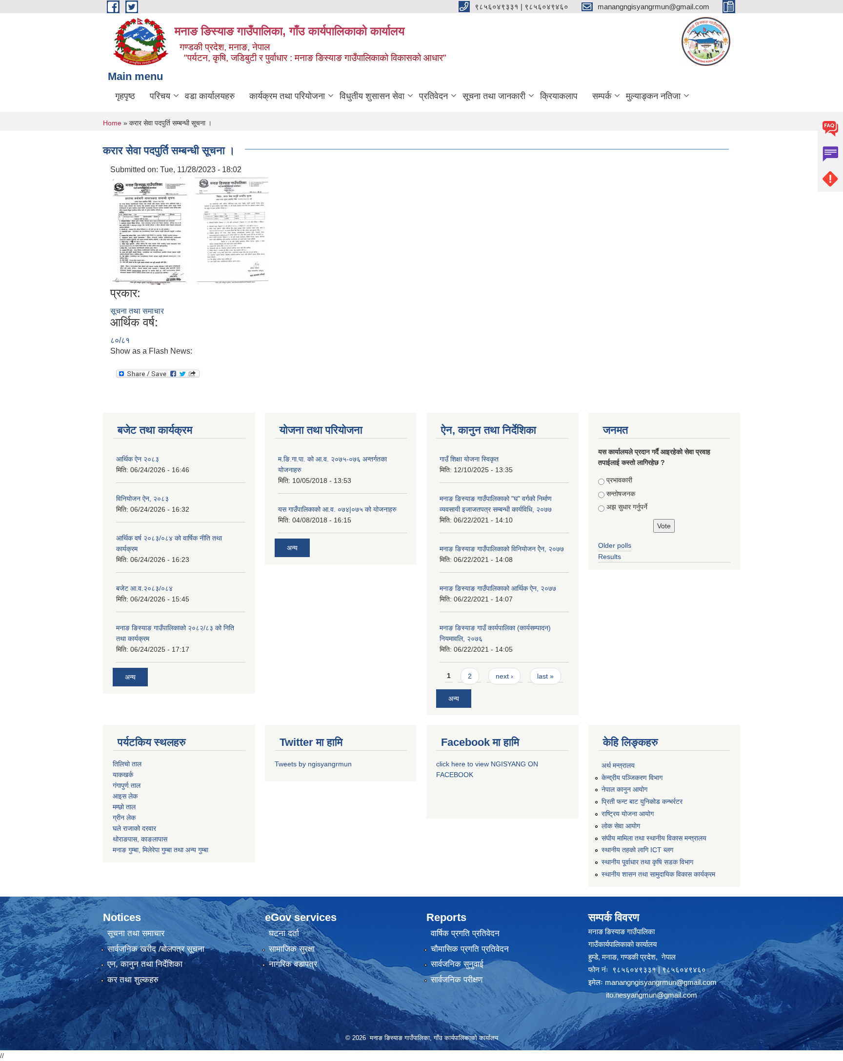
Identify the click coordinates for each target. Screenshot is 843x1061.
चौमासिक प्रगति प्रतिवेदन (470, 949)
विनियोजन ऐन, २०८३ (142, 498)
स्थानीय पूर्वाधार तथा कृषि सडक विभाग (647, 862)
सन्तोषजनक (620, 494)
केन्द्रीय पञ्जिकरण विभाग (632, 777)
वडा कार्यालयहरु (210, 96)
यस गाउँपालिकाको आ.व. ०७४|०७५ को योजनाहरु (337, 509)
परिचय (160, 96)
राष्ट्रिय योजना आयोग (628, 814)
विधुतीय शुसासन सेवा (372, 96)
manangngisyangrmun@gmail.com (661, 982)
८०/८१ (120, 340)
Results (609, 557)
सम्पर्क (601, 96)
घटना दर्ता (284, 933)
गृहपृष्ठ (125, 96)
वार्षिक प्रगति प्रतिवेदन (465, 933)
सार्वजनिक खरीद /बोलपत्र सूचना (155, 949)
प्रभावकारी (619, 480)
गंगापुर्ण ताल (126, 785)
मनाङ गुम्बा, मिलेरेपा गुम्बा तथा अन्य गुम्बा (160, 850)
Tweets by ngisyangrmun (313, 764)
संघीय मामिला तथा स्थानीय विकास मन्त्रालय (654, 838)
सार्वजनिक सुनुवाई (457, 964)
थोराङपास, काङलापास (140, 839)
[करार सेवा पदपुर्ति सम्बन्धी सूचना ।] (150, 230)
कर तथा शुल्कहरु (133, 979)
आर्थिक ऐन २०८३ (137, 459)
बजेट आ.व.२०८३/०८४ (144, 588)
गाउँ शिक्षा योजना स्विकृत (469, 459)
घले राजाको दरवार (134, 828)
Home (112, 123)
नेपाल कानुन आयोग (624, 789)
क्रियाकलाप (559, 96)
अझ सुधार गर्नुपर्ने (626, 507)
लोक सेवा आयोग (621, 826)
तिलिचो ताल (127, 764)
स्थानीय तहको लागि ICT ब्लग (637, 850)
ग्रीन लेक (124, 817)
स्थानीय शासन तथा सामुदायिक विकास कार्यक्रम (658, 874)
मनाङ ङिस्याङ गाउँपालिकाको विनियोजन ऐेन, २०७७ (502, 549)
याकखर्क (123, 775)
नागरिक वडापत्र (293, 964)
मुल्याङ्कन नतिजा (653, 96)
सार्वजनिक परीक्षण (456, 979)
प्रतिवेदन (433, 96)
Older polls (614, 545)
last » (545, 676)
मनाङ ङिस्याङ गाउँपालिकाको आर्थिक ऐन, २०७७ (498, 588)
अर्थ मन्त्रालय (618, 765)
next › (504, 676)
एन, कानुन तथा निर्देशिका (144, 964)
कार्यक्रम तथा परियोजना (287, 96)
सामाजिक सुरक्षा (292, 949)
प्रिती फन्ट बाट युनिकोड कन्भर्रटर (642, 801)
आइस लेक (125, 796)
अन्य (130, 677)
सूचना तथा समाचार (137, 311)
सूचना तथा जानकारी (493, 96)
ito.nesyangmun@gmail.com (651, 995)
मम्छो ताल (124, 807)
